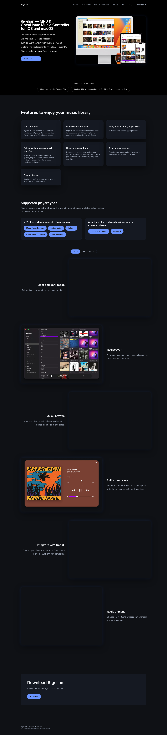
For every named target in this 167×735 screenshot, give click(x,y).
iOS (83, 251)
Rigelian (25, 4)
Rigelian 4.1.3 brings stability (85, 89)
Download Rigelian (31, 59)
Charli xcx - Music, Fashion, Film (53, 89)
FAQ (123, 4)
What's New (86, 4)
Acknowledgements (101, 4)
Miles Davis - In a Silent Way (115, 89)
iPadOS (91, 251)
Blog (130, 4)
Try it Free (34, 696)
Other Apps (141, 4)
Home (75, 4)
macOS (75, 251)
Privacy (115, 4)
